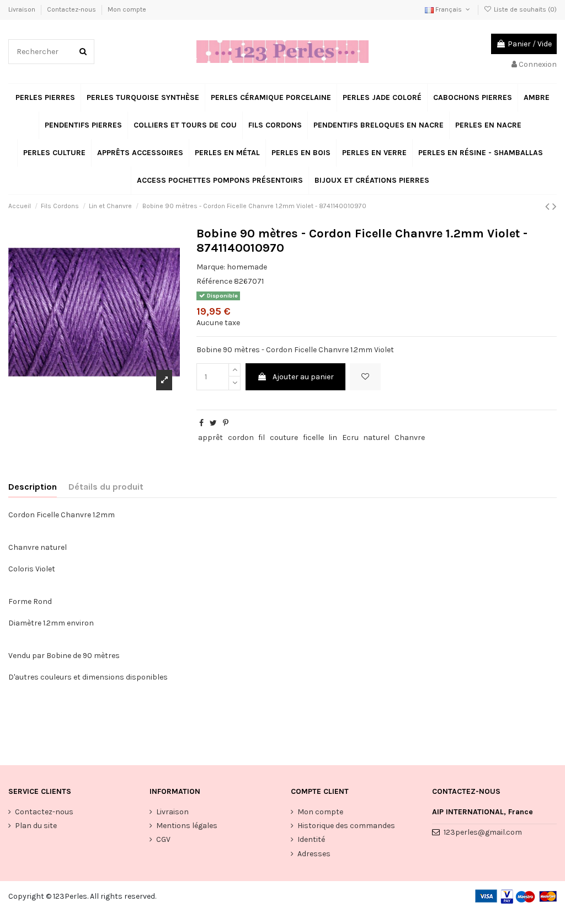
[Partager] (201, 423)
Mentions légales (186, 825)
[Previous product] (548, 206)
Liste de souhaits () (524, 9)
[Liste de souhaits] (365, 376)
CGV (163, 839)
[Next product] (554, 206)
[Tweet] (213, 423)
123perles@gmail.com (483, 832)
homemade (247, 267)
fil (261, 437)
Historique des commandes (346, 825)
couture (284, 437)
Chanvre (410, 437)
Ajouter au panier (303, 376)
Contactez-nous (72, 9)
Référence (214, 281)
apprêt (210, 437)
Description (32, 486)
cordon (241, 437)
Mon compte (127, 9)
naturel (376, 437)
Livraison (22, 9)
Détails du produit (105, 486)
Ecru (350, 437)
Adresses (314, 853)
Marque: (210, 267)
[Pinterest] (225, 423)
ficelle (313, 437)
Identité (311, 839)
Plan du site (36, 825)
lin (332, 437)
